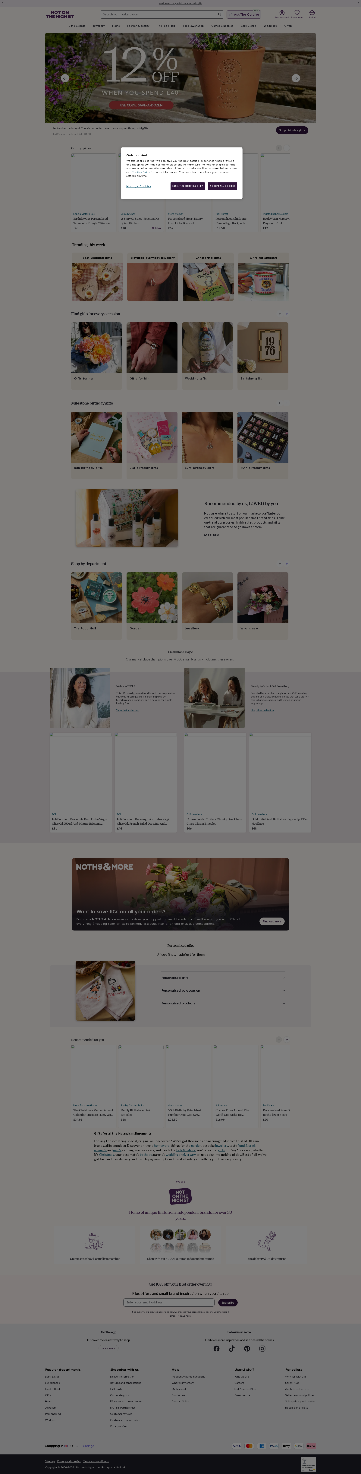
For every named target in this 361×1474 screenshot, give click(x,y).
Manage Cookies (138, 186)
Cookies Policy (141, 172)
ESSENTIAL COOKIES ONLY (187, 186)
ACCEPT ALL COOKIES (222, 186)
